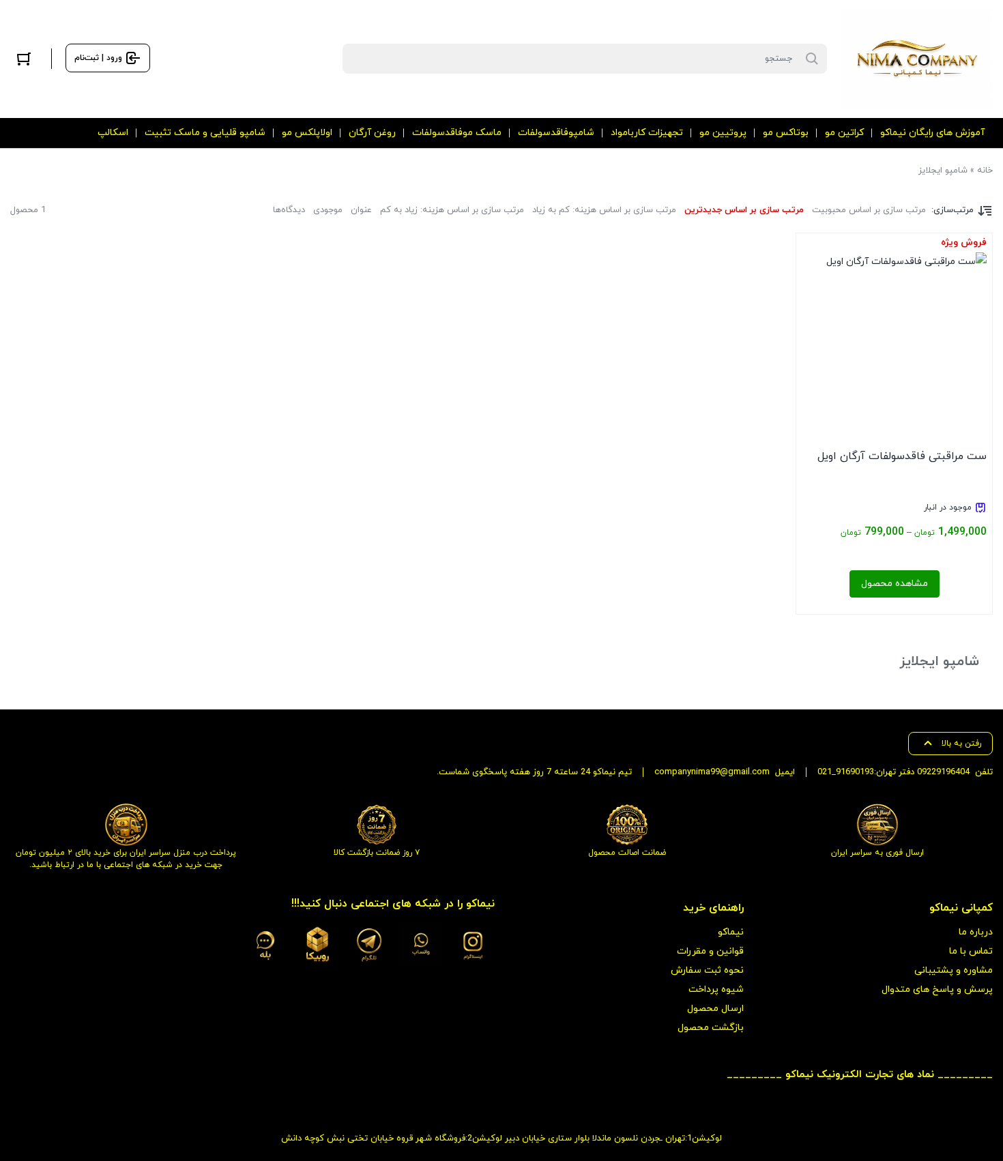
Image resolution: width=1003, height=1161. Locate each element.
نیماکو (731, 932)
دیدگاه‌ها (289, 210)
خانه (985, 170)
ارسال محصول (715, 1008)
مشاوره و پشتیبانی (953, 970)
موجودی (328, 210)
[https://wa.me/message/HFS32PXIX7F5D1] (421, 945)
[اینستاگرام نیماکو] (473, 945)
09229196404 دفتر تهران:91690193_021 (893, 772)
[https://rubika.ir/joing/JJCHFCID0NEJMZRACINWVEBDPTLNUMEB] (317, 945)
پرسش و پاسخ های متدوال (937, 989)
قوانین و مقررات (710, 951)
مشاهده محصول (894, 583)
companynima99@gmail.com (712, 772)
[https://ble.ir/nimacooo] (265, 945)
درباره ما (976, 932)
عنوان (361, 210)
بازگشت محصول (711, 1027)
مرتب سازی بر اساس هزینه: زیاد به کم (452, 210)
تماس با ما (971, 951)
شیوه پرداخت (716, 989)
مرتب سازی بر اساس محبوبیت (869, 210)
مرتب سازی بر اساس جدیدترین (744, 210)
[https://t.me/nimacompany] (369, 945)
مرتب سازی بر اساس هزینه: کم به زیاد (604, 210)
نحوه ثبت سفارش (707, 970)
